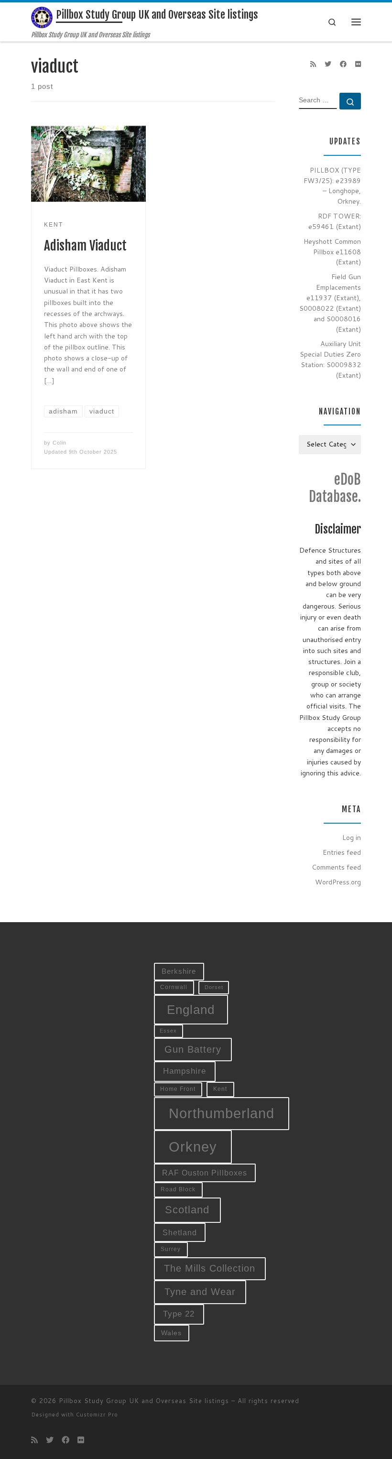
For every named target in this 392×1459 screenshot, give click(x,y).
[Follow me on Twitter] (328, 64)
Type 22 (179, 1313)
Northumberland (221, 1113)
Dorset (214, 987)
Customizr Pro (97, 1414)
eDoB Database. (335, 488)
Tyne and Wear (200, 1291)
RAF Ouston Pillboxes (204, 1173)
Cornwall (173, 987)
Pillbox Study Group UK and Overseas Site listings (144, 1400)
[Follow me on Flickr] (358, 64)
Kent (220, 1089)
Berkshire (179, 971)
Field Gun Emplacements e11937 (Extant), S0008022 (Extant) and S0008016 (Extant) (330, 303)
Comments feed (336, 867)
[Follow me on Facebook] (343, 64)
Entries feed (342, 852)
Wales (171, 1333)
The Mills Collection (209, 1268)
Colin (59, 443)
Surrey (171, 1249)
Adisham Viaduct (85, 246)
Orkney (193, 1146)
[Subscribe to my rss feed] (313, 64)
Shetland (180, 1232)
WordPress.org (338, 882)
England (191, 1009)
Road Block (178, 1189)
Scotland (187, 1210)
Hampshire (184, 1071)
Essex (168, 1031)
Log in (351, 837)
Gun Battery (192, 1049)
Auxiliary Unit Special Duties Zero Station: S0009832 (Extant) (330, 359)
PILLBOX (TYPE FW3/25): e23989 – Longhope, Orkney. (332, 186)
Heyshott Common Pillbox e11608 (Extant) (332, 252)
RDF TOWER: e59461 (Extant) (334, 221)
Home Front (178, 1089)
